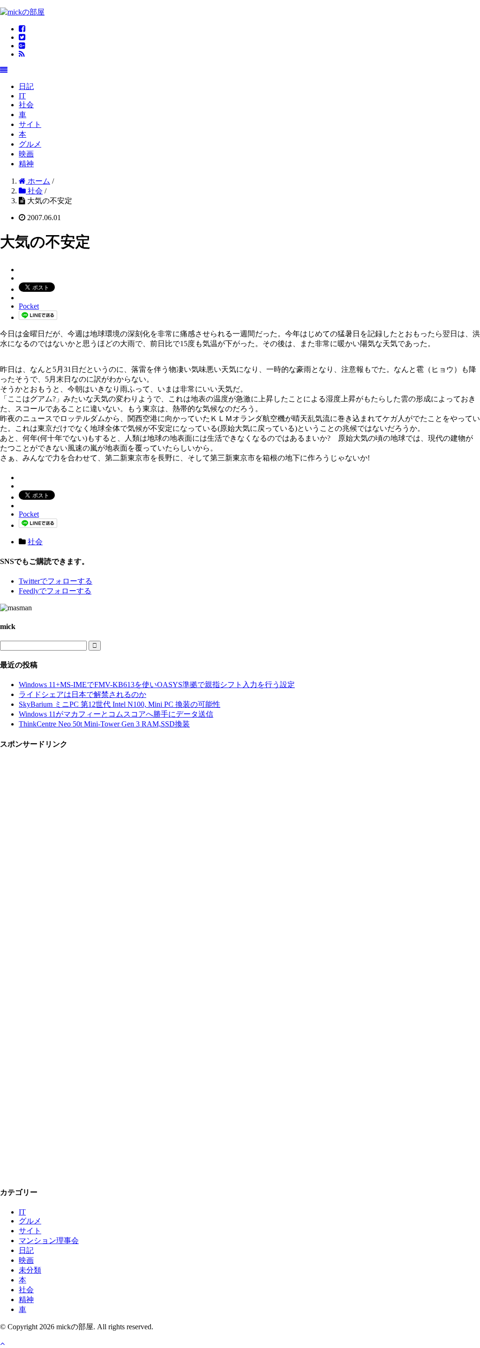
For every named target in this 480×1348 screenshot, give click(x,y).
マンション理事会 (49, 1240)
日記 (26, 86)
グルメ (30, 144)
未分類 (30, 1270)
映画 (26, 154)
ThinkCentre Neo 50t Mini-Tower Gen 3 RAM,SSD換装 (104, 724)
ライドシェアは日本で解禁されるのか (82, 694)
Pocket (29, 306)
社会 (26, 105)
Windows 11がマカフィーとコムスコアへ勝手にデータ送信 (116, 714)
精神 (26, 164)
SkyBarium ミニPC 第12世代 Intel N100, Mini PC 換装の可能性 (119, 704)
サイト (30, 124)
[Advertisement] (70, 899)
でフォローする (55, 581)
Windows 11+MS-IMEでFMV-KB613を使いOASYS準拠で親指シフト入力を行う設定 (157, 685)
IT (22, 96)
